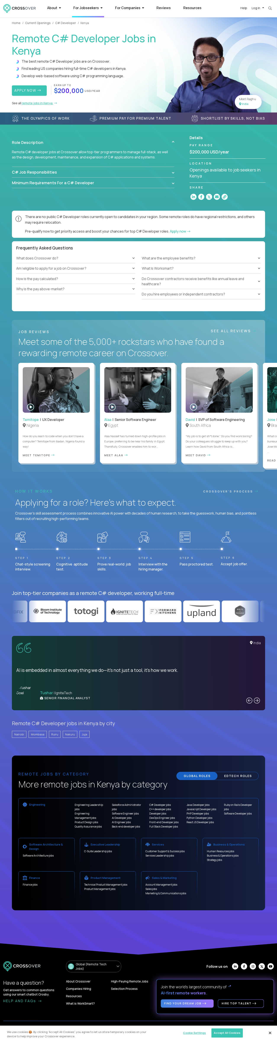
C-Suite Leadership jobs (98, 851)
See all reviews (232, 331)
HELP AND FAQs (20, 1001)
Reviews (163, 7)
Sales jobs (151, 889)
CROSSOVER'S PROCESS (229, 491)
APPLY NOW (25, 90)
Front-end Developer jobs (164, 822)
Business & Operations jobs (222, 855)
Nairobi (19, 734)
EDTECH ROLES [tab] (238, 776)
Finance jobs (30, 884)
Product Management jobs (99, 889)
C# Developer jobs (160, 805)
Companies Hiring (78, 989)
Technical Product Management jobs (105, 884)
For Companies (128, 7)
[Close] (270, 1033)
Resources (192, 7)
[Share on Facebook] (201, 197)
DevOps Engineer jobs (162, 818)
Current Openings (38, 23)
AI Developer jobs (122, 818)
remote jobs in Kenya (37, 103)
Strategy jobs (214, 860)
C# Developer (65, 23)
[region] (138, 1033)
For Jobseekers (86, 7)
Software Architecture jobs (38, 855)
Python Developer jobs (199, 818)
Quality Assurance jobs (88, 826)
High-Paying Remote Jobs (129, 981)
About (52, 7)
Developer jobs (157, 813)
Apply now (178, 231)
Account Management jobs (161, 884)
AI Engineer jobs (121, 822)
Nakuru (70, 734)
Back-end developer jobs (126, 826)
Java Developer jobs (198, 805)
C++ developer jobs (160, 809)
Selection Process (124, 989)
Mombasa (37, 734)
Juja (84, 734)
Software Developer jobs (238, 813)
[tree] (75, 273)
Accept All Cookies (227, 1033)
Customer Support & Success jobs (165, 851)
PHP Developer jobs (198, 813)
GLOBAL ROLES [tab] (197, 776)
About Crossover (78, 981)
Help (243, 8)
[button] (93, 142)
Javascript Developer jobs (201, 809)
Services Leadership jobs (159, 855)
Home (16, 23)
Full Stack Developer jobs (163, 826)
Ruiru (54, 734)
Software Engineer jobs (125, 813)
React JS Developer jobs (200, 822)
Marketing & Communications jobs (165, 893)
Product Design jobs (86, 822)
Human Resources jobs (220, 851)
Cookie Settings (194, 1033)
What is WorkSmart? (80, 1003)
